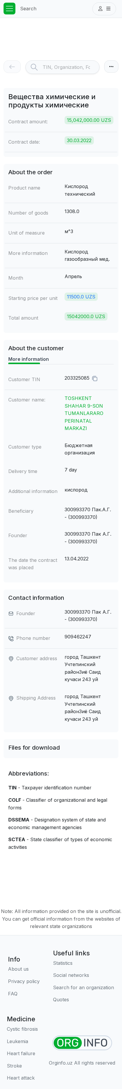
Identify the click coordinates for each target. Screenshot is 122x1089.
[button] (104, 9)
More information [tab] (28, 359)
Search (28, 8)
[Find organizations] (82, 1042)
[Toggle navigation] (9, 8)
